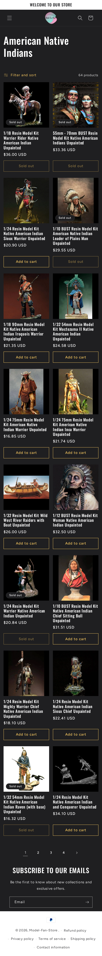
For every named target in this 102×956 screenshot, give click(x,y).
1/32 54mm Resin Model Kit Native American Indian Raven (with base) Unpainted (25, 804)
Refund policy (75, 931)
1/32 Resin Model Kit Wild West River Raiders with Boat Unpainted (26, 520)
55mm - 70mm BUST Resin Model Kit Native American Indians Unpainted (75, 138)
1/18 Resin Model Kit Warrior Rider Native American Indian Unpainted (21, 140)
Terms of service (52, 939)
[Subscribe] (87, 902)
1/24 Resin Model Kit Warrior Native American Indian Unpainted (24, 611)
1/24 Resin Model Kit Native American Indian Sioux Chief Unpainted (72, 706)
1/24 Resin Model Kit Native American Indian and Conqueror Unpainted (75, 802)
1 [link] (25, 852)
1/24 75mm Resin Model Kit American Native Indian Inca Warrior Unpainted (73, 427)
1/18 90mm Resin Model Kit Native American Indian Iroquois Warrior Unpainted (24, 331)
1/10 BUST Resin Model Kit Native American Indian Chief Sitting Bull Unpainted (75, 613)
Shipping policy (83, 939)
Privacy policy (22, 939)
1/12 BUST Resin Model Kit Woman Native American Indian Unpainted (75, 520)
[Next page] (76, 853)
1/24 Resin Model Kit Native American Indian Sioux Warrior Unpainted (24, 233)
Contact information (53, 947)
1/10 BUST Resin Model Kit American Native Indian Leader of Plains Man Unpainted (75, 236)
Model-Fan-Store (43, 930)
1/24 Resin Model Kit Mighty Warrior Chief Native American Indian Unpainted (23, 709)
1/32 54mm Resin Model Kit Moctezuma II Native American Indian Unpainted (73, 331)
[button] (9, 18)
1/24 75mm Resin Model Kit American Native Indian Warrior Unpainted (25, 424)
